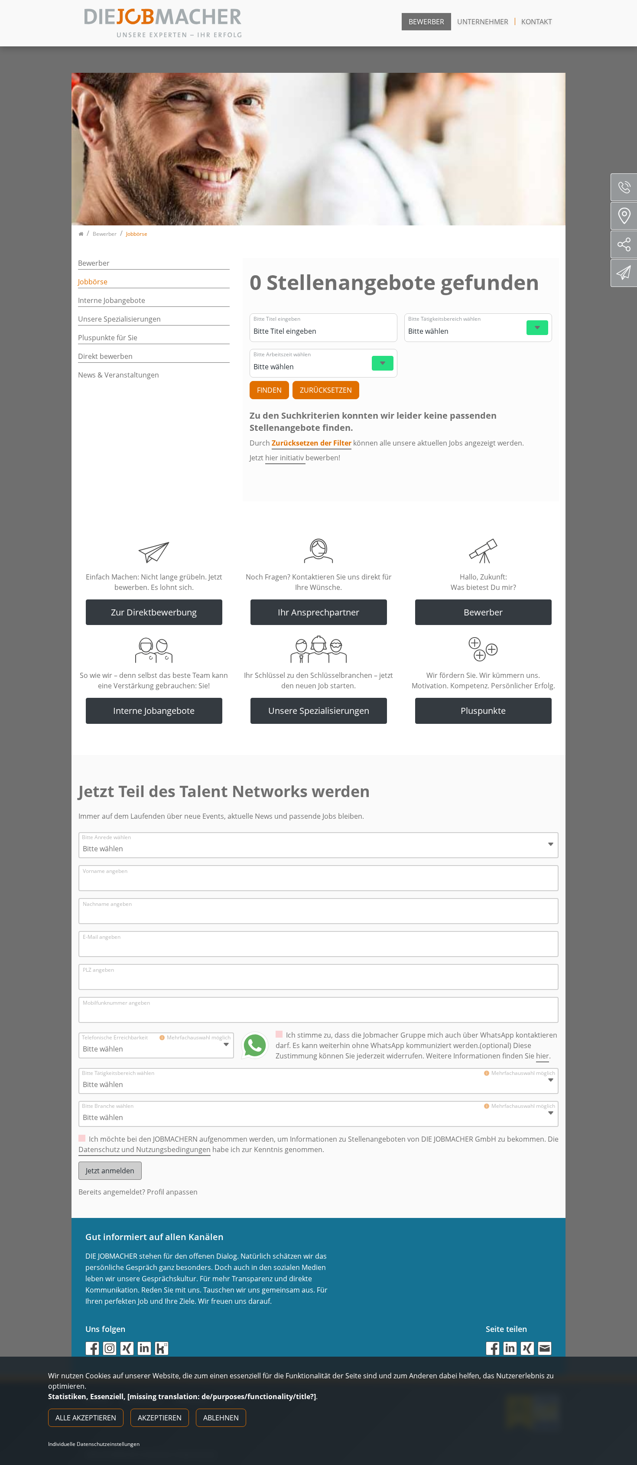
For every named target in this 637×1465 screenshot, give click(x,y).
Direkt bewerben (105, 356)
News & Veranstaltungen (118, 375)
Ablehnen (221, 1418)
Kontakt (536, 21)
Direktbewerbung (624, 273)
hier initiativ (285, 457)
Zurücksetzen (326, 390)
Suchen (269, 390)
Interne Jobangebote (111, 300)
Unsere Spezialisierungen (119, 319)
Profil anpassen (172, 1192)
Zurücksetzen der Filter (311, 443)
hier (542, 1056)
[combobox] (322, 331)
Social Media (624, 244)
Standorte (624, 216)
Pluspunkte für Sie (107, 337)
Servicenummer (624, 187)
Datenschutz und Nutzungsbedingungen (144, 1149)
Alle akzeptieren (85, 1418)
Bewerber (426, 21)
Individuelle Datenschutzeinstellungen (94, 1444)
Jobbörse (92, 281)
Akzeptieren (160, 1418)
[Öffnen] (537, 327)
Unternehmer (482, 21)
